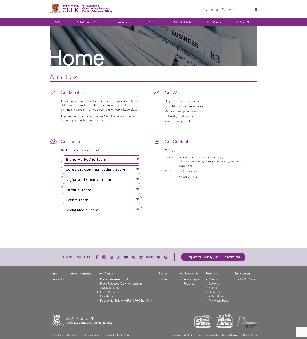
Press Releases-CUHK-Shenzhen (121, 283)
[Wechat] (133, 257)
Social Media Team (82, 210)
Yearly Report (192, 279)
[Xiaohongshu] (149, 257)
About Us (59, 279)
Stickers (214, 283)
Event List (168, 279)
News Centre (123, 22)
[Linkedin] (111, 257)
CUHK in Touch (109, 287)
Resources (214, 22)
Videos (213, 287)
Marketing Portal (219, 300)
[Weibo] (141, 257)
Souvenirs (215, 292)
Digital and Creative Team (88, 180)
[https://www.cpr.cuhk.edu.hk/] (96, 8)
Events (152, 22)
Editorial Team (78, 190)
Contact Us (110, 334)
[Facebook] (97, 257)
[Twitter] (119, 257)
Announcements (87, 22)
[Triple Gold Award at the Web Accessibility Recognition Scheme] (203, 321)
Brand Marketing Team (86, 159)
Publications (216, 296)
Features (189, 283)
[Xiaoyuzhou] (158, 257)
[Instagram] (104, 257)
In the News (107, 292)
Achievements (182, 22)
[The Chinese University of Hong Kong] (65, 8)
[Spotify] (166, 257)
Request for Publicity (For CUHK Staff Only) (126, 300)
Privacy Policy (57, 334)
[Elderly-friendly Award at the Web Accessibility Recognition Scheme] (224, 321)
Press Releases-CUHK (114, 279)
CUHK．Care (246, 279)
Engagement (245, 22)
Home (57, 22)
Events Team (77, 200)
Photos (213, 279)
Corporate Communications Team (95, 170)
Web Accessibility (91, 334)
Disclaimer (73, 334)
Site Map (124, 334)
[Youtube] (126, 257)
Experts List (107, 296)
